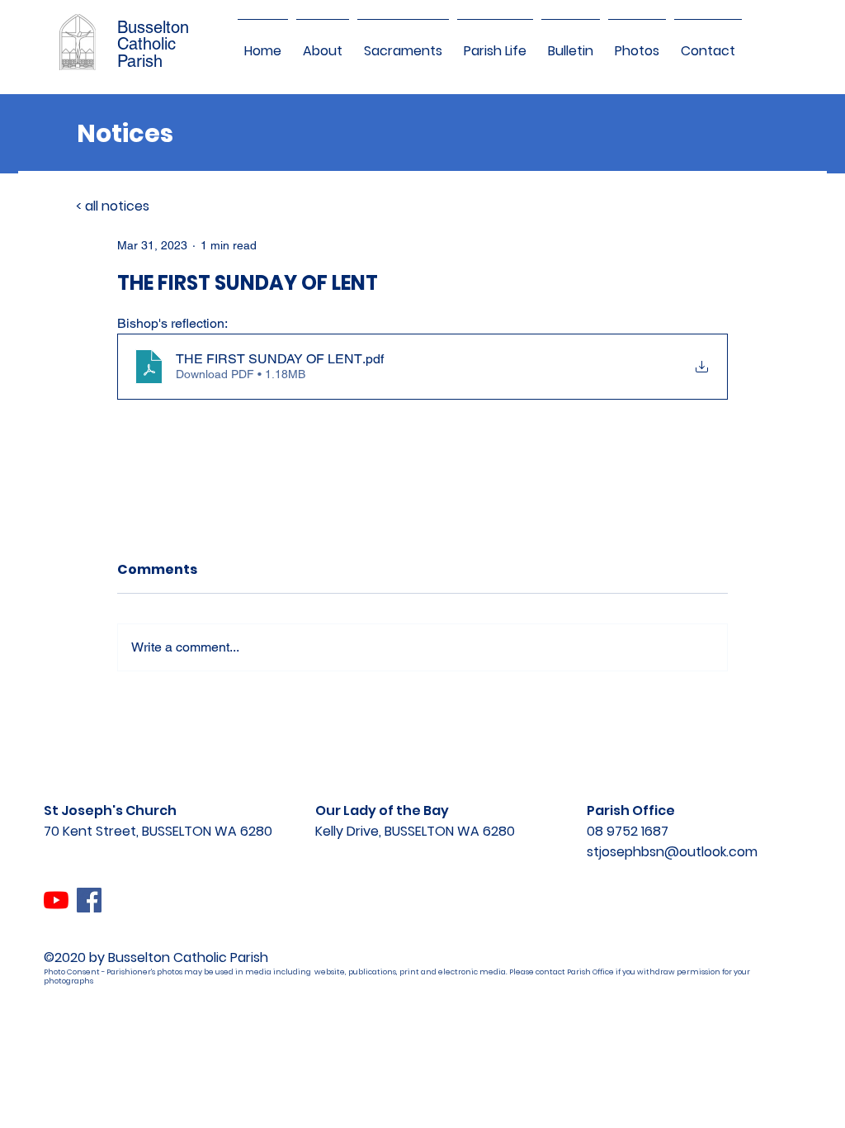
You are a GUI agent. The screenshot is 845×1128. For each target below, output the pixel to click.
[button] (322, 44)
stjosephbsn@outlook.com (672, 851)
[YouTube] (56, 900)
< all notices (112, 206)
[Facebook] (89, 900)
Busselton (153, 27)
